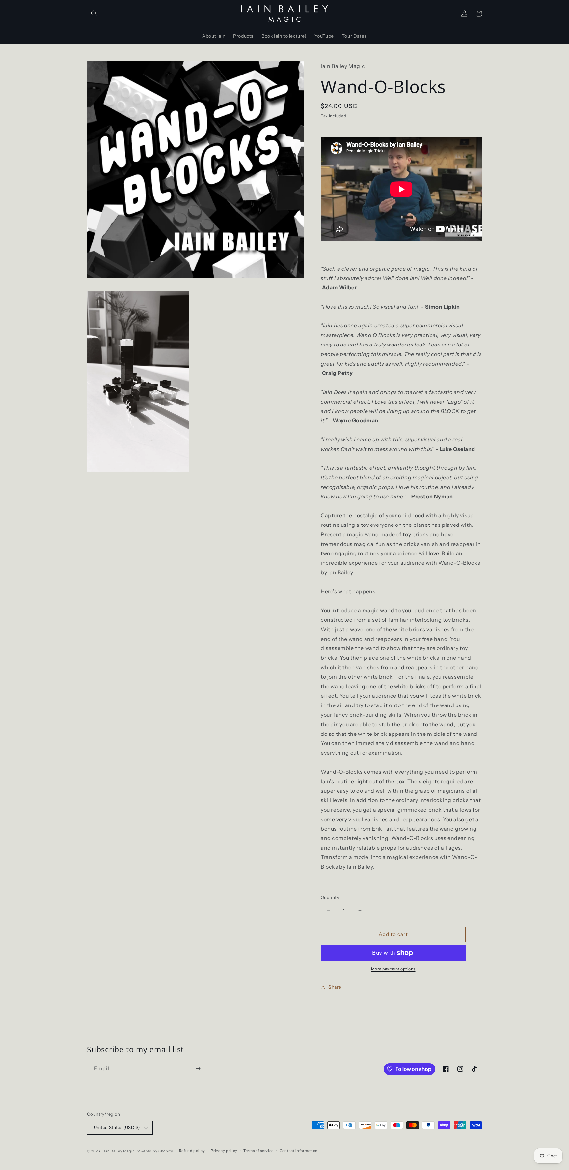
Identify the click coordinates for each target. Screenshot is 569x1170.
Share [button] (334, 987)
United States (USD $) (117, 1127)
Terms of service (258, 1150)
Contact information (299, 1150)
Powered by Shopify (154, 1151)
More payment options (393, 968)
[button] (94, 13)
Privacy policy (224, 1150)
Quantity (330, 897)
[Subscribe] (198, 1068)
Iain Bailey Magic (119, 1151)
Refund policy (192, 1150)
